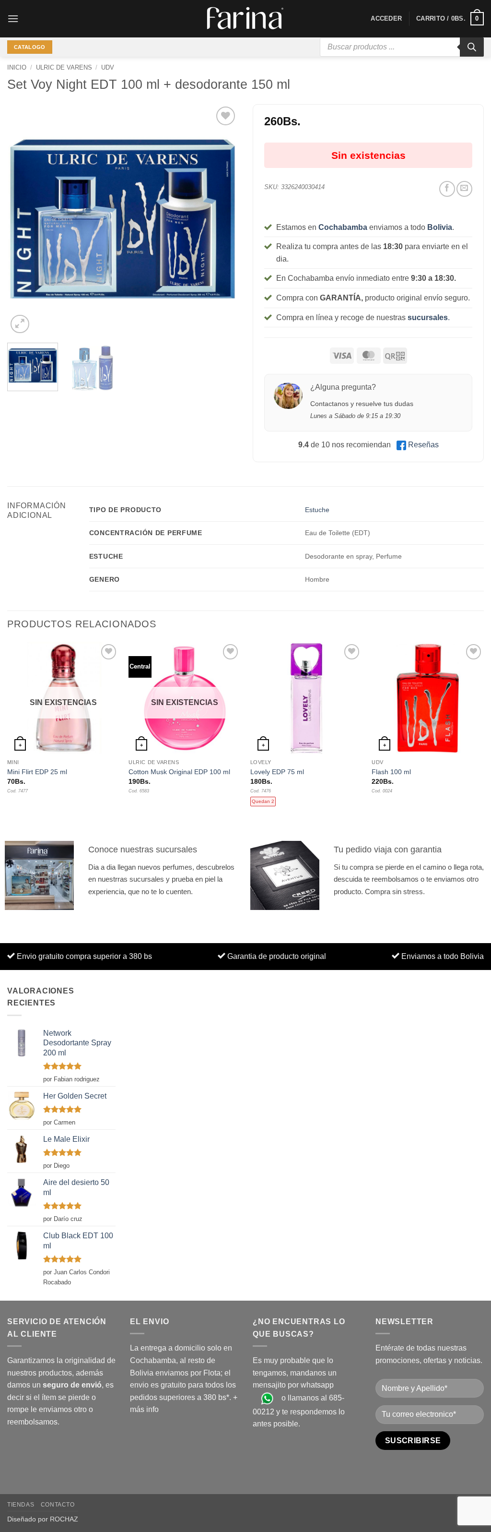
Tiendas (20, 1504)
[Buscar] (472, 47)
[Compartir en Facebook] (447, 189)
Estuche (317, 510)
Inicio (16, 67)
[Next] (221, 220)
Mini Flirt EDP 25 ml (37, 772)
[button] (13, 18)
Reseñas (423, 445)
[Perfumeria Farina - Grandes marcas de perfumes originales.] (245, 18)
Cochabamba (342, 227)
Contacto (58, 1504)
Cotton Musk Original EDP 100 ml (179, 772)
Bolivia (439, 227)
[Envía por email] (464, 189)
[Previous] (24, 220)
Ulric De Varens (64, 67)
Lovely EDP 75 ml (277, 772)
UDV (107, 67)
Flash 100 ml (391, 772)
